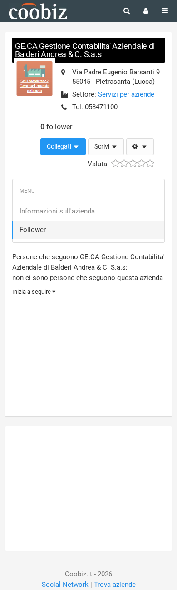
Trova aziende (115, 584)
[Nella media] (132, 163)
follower (56, 126)
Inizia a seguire (32, 292)
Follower (33, 230)
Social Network (65, 584)
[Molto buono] (141, 163)
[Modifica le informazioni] (140, 146)
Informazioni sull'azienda (57, 211)
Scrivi (102, 146)
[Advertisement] (88, 354)
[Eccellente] (150, 163)
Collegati (60, 146)
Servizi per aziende (126, 94)
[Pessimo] (115, 163)
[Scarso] (124, 163)
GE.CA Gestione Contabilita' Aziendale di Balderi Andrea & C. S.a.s (85, 50)
